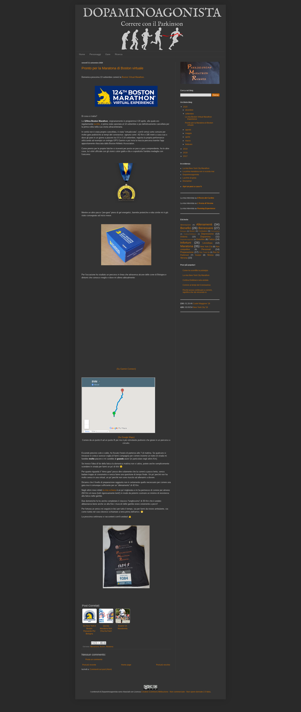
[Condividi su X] (98, 643)
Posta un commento (93, 659)
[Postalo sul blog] (95, 643)
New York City (206, 246)
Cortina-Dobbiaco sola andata (195, 280)
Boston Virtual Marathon (133, 77)
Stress (210, 255)
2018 (185, 153)
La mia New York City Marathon (196, 168)
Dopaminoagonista (191, 174)
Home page (126, 665)
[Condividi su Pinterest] (104, 643)
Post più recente (89, 665)
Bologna (183, 231)
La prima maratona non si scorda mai (198, 171)
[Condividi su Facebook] (101, 643)
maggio (188, 133)
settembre (189, 114)
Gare (107, 54)
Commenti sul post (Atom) (101, 669)
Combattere (202, 231)
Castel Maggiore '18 (201, 303)
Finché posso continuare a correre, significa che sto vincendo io (197, 291)
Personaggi (95, 54)
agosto (188, 130)
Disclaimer (187, 181)
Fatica (212, 239)
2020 (185, 107)
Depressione (207, 233)
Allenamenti (94, 647)
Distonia (183, 237)
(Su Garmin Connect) (126, 369)
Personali (206, 249)
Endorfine (200, 239)
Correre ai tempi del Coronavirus (197, 285)
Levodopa (207, 243)
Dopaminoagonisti (186, 239)
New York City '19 (200, 307)
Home (82, 54)
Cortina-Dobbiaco (190, 234)
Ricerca (118, 54)
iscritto (97, 124)
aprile (187, 137)
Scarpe (198, 255)
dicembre (189, 110)
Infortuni (185, 242)
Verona (183, 257)
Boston (102, 647)
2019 (185, 149)
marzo (188, 141)
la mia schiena (109, 490)
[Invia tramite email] (92, 643)
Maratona (109, 647)
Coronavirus (215, 231)
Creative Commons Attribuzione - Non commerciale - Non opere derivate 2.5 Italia (176, 692)
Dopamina (205, 236)
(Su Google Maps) (126, 437)
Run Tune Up (204, 252)
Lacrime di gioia (189, 178)
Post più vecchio (163, 665)
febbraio (188, 144)
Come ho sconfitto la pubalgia (195, 270)
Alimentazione (185, 225)
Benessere (205, 228)
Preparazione (187, 252)
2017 (185, 156)
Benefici (185, 228)
